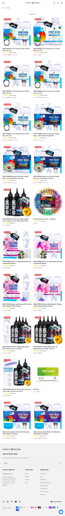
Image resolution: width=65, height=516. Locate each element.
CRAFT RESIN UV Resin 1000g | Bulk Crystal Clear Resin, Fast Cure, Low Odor (16, 348)
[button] (61, 512)
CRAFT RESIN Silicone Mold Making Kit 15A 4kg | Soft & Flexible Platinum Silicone (47, 305)
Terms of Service (44, 491)
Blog (26, 483)
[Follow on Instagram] (8, 502)
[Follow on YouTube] (16, 502)
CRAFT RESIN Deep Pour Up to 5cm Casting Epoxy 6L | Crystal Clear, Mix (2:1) (46, 177)
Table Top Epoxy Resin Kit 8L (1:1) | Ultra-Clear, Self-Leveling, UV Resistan (46, 433)
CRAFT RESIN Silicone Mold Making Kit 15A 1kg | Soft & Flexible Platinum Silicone (17, 305)
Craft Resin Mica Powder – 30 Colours (44, 219)
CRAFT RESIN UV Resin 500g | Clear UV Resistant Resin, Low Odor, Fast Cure (45, 348)
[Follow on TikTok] (20, 502)
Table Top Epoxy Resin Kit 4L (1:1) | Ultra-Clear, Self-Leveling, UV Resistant (16, 433)
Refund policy (44, 485)
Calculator (43, 474)
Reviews (27, 477)
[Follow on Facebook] (4, 502)
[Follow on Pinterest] (12, 502)
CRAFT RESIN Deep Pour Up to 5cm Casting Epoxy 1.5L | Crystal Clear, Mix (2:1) (15, 177)
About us (42, 494)
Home (3, 8)
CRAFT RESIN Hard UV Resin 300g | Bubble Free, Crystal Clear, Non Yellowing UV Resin (16, 220)
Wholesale (43, 479)
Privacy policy (44, 488)
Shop (26, 474)
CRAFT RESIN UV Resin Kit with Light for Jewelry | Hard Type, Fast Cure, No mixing (17, 390)
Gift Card (36, 389)
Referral (27, 479)
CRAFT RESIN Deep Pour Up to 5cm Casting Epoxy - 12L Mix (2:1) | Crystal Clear (46, 135)
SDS (41, 477)
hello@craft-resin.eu (8, 474)
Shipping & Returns (45, 483)
